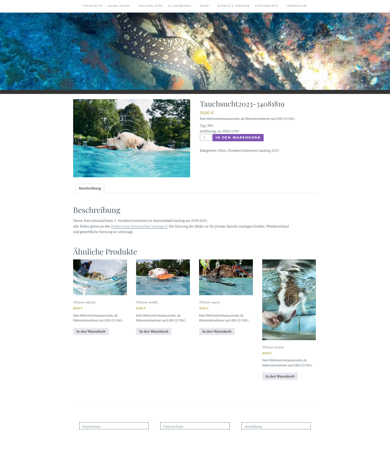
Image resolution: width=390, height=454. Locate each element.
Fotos (222, 150)
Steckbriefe (266, 5)
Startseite (93, 5)
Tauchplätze (151, 5)
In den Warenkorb (238, 137)
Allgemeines (180, 5)
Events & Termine (234, 5)
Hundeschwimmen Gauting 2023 (253, 150)
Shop (204, 5)
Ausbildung (119, 5)
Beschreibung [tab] (90, 188)
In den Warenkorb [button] (90, 331)
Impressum (297, 5)
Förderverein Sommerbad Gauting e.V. (139, 226)
